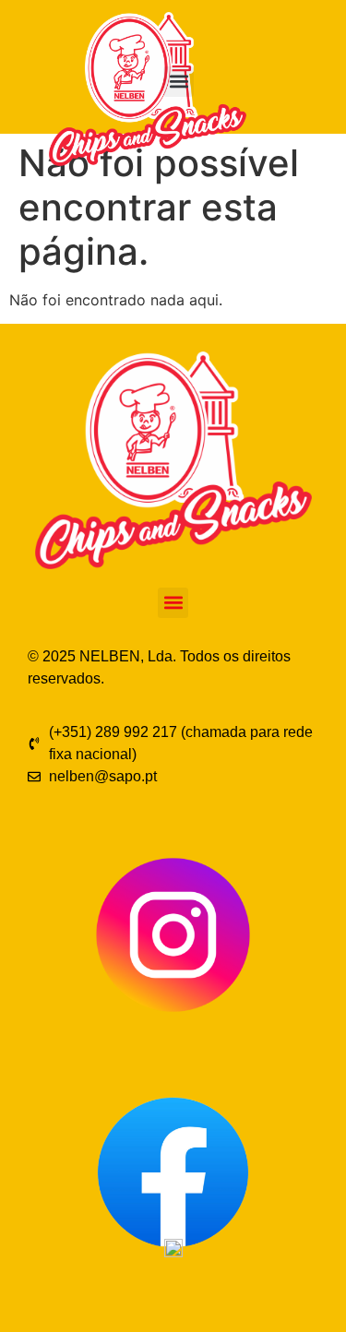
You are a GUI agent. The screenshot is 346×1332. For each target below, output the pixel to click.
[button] (178, 81)
